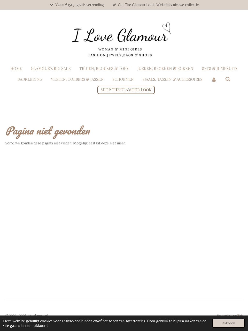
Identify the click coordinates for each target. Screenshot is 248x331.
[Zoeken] (228, 79)
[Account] (214, 79)
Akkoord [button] (228, 323)
